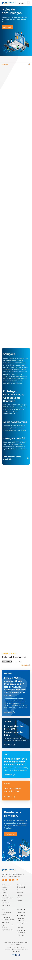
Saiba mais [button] (7, 27)
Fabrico (19, 898)
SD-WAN (4, 890)
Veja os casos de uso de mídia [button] (14, 111)
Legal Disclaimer (11, 947)
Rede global (21, 935)
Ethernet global (6, 903)
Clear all (18, 661)
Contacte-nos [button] (10, 834)
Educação (20, 892)
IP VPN (4, 892)
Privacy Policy (20, 947)
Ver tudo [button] (24, 665)
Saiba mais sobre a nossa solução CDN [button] (12, 458)
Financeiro (20, 890)
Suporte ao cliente (7, 930)
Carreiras (20, 927)
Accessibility (5, 922)
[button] (3, 880)
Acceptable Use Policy (10, 949)
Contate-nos (21, 912)
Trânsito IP (5, 895)
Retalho (19, 901)
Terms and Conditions (22, 949)
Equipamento (6, 905)
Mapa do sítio (16, 951)
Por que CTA (21, 915)
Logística (20, 895)
